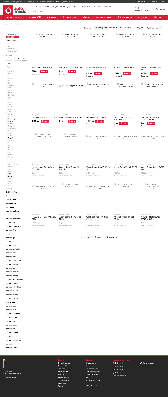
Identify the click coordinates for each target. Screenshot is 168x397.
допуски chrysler (12, 272)
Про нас (6, 2)
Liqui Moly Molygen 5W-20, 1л (43, 117)
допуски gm (10, 238)
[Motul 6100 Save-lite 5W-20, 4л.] (125, 48)
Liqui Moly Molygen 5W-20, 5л (97, 117)
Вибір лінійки (11, 192)
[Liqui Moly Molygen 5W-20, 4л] (71, 97)
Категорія (10, 207)
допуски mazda (12, 283)
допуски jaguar (12, 264)
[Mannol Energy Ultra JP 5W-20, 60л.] (153, 147)
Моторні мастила (14, 17)
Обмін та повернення (31, 2)
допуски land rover (13, 260)
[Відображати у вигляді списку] (163, 27)
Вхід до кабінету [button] (91, 363)
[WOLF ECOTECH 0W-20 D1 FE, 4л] (98, 197)
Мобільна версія (10, 377)
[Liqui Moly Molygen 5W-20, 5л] (98, 97)
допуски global (12, 336)
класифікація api (12, 211)
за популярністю (101, 28)
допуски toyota (12, 298)
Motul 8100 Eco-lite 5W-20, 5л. (70, 67)
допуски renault (12, 241)
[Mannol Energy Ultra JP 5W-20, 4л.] (98, 147)
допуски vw (10, 222)
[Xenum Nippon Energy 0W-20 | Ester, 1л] (71, 147)
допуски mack (11, 317)
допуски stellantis (13, 249)
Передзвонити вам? (104, 6)
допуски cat (10, 321)
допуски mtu (11, 329)
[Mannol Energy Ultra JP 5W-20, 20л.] (125, 147)
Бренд (8, 63)
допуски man (11, 310)
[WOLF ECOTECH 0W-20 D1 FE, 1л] (71, 197)
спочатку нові (138, 28)
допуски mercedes (13, 226)
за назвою (128, 28)
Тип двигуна (11, 203)
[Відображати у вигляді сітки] (160, 27)
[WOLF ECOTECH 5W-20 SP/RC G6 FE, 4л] (153, 97)
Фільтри (86, 17)
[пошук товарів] (126, 11)
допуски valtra (11, 348)
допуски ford (11, 230)
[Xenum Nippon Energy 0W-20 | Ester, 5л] (44, 147)
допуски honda (12, 276)
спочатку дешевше (115, 28)
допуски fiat (11, 257)
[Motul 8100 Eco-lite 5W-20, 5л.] (71, 48)
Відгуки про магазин (67, 2)
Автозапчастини (103, 17)
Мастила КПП (35, 17)
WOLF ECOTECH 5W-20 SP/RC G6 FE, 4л (150, 118)
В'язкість (9, 196)
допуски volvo (11, 268)
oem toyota (10, 302)
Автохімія (51, 17)
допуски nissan (12, 291)
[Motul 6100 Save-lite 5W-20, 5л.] (153, 48)
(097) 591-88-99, (58, 7)
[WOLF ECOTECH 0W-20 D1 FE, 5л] (125, 197)
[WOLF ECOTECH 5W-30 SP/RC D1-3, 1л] (153, 197)
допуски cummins (13, 313)
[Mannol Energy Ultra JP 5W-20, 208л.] (44, 197)
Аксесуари (143, 17)
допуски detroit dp (13, 340)
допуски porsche (12, 253)
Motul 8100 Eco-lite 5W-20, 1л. (43, 67)
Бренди (157, 17)
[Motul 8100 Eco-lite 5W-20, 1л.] (44, 48)
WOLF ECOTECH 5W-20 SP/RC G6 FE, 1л (123, 118)
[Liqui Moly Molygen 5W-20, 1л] (44, 97)
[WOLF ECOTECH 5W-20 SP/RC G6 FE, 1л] (125, 97)
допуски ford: (11, 35)
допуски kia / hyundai (14, 279)
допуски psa (11, 245)
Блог (57, 2)
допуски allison (12, 332)
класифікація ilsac (13, 215)
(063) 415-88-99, (73, 7)
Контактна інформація (47, 2)
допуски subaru (12, 294)
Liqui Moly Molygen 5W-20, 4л (70, 117)
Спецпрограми (69, 17)
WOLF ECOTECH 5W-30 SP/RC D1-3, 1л (150, 218)
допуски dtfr (11, 306)
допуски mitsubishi (13, 287)
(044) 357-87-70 (88, 7)
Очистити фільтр (12, 40)
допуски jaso (11, 344)
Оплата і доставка (16, 2)
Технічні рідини (125, 17)
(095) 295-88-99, (43, 7)
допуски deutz (11, 325)
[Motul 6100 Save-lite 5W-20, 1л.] (98, 48)
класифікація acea (13, 219)
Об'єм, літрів (11, 200)
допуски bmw (11, 234)
